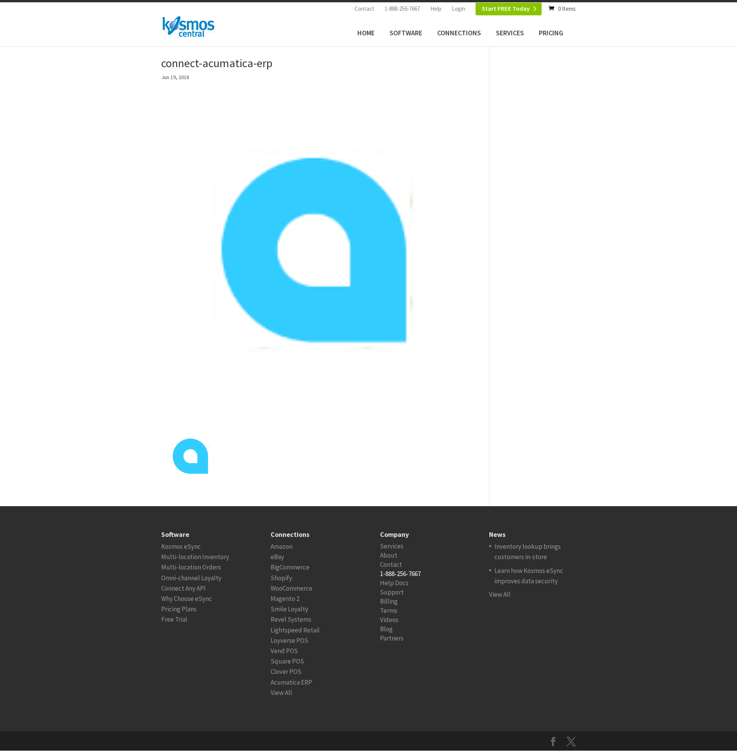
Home (366, 32)
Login (458, 9)
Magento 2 (285, 598)
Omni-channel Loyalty (191, 578)
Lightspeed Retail (295, 630)
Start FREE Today (506, 9)
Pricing (551, 32)
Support (392, 592)
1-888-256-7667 (402, 9)
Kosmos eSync (181, 546)
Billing (389, 601)
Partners (391, 638)
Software (406, 32)
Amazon (281, 546)
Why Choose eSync (186, 598)
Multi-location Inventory (195, 557)
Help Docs (394, 583)
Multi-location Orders (191, 567)
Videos (389, 620)
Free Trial (174, 619)
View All (281, 692)
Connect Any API (183, 588)
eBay (277, 557)
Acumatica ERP (291, 682)
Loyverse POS (289, 640)
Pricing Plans (179, 609)
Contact (364, 9)
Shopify (281, 578)
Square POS (287, 661)
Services (510, 32)
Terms (388, 610)
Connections (459, 32)
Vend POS (284, 651)
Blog (386, 629)
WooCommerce (291, 588)
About (388, 555)
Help (435, 9)
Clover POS (286, 671)
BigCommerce (290, 567)
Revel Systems (291, 619)
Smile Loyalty (289, 609)
